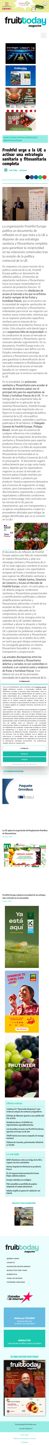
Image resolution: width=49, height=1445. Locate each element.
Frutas (20, 137)
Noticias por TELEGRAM (24, 1318)
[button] (6, 35)
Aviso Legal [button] (24, 1435)
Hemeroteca (12, 1274)
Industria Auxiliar (13, 140)
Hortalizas (30, 137)
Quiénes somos (13, 1259)
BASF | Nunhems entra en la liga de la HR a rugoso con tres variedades (24, 1161)
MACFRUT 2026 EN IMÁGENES (24, 1203)
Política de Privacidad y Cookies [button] (24, 1438)
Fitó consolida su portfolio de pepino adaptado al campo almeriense (21, 1185)
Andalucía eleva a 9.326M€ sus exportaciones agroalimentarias (19, 1123)
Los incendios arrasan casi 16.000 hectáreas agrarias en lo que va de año (25, 1130)
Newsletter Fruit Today (17, 1270)
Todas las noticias (14, 1278)
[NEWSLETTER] (24, 1334)
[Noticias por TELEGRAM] (24, 1312)
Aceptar (24, 759)
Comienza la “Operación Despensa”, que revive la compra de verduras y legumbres (24, 1110)
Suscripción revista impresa (18, 1266)
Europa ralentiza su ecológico (18, 1180)
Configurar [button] (24, 1442)
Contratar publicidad (16, 1282)
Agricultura (10, 137)
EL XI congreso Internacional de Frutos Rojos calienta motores (22, 1174)
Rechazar (24, 754)
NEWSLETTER (24, 1340)
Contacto (11, 1262)
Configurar (24, 748)
